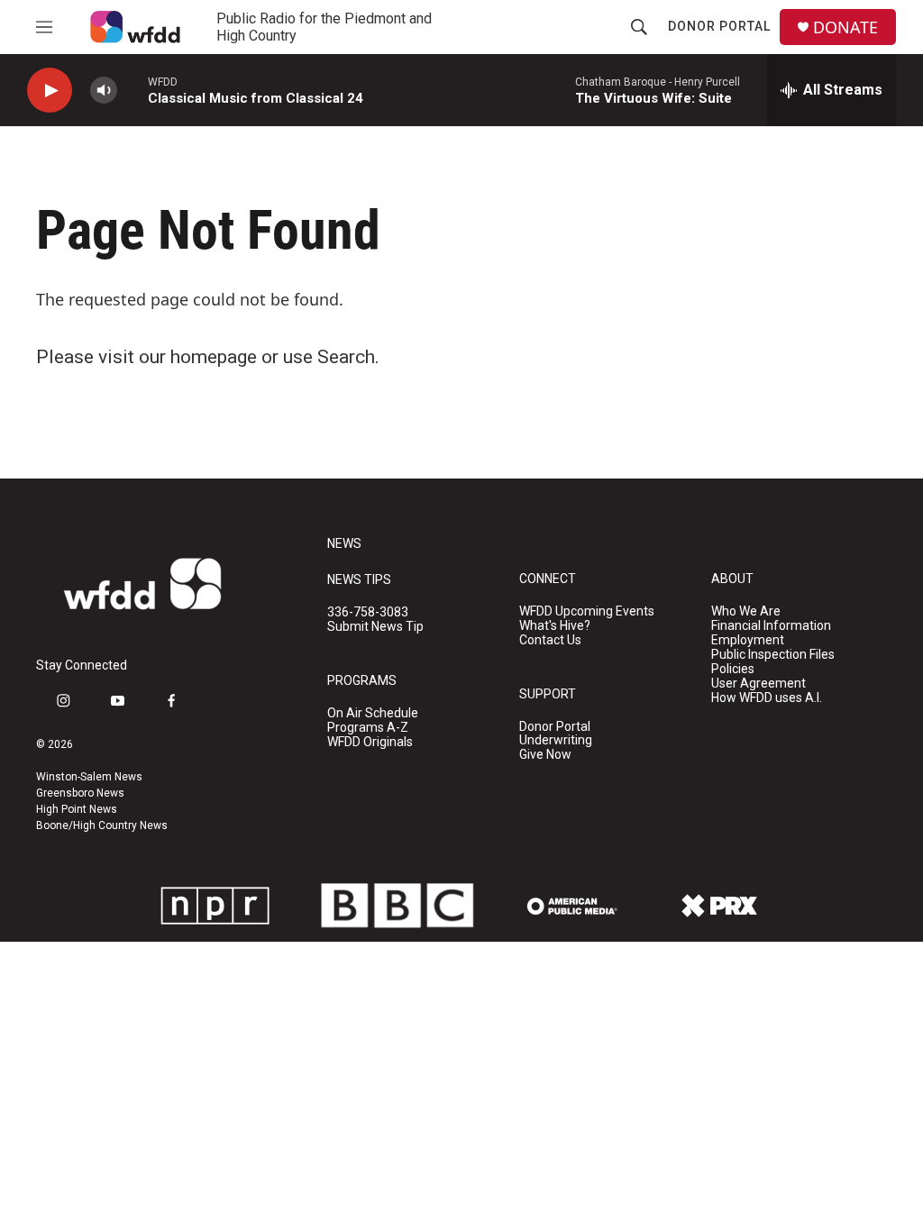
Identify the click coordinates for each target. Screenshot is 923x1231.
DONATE (845, 27)
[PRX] (719, 905)
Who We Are (746, 611)
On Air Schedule (372, 713)
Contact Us (550, 640)
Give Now (545, 754)
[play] (49, 90)
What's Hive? (554, 626)
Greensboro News (80, 793)
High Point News (76, 809)
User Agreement (758, 683)
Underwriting (555, 740)
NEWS (344, 544)
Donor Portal (719, 26)
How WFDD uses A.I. (766, 698)
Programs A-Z (367, 727)
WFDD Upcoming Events (586, 611)
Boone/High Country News (102, 825)
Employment (747, 640)
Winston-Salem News (89, 777)
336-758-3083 (367, 612)
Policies (732, 669)
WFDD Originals (370, 742)
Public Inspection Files (773, 654)
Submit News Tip (375, 627)
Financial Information (771, 626)
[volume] (103, 90)
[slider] (132, 89)
